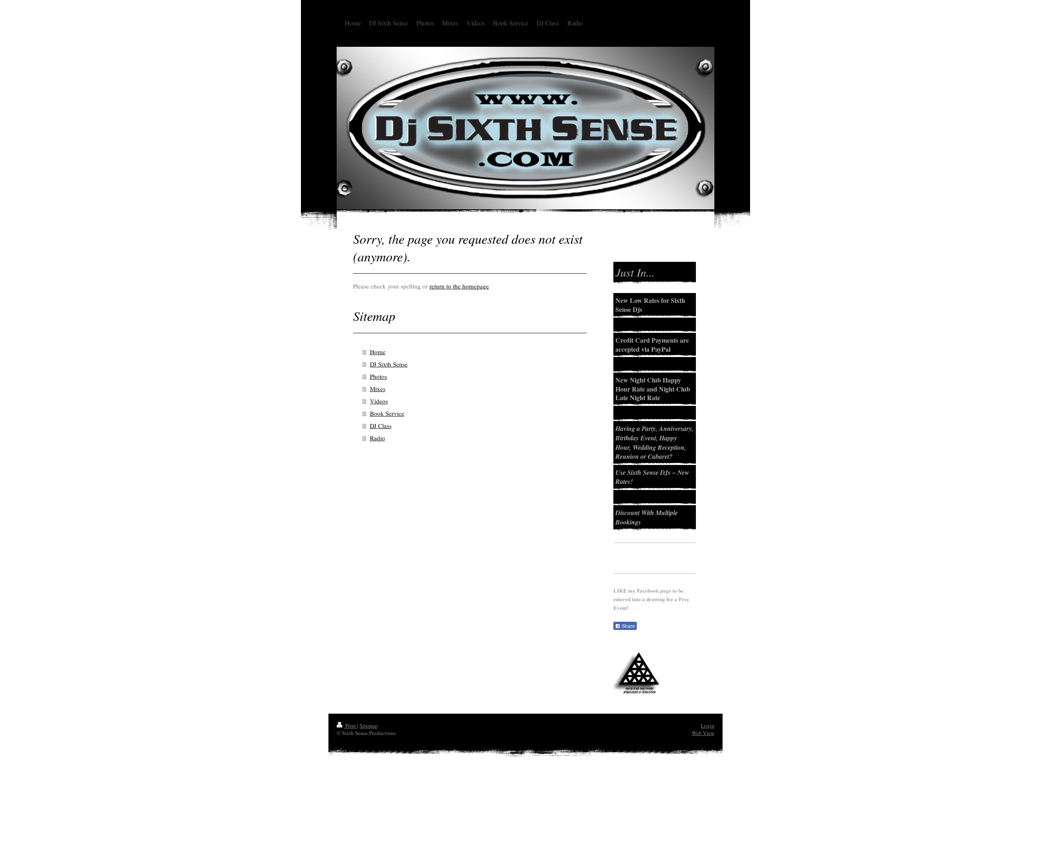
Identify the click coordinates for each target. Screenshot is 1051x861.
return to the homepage (459, 286)
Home (378, 352)
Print (350, 725)
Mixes (378, 389)
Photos (378, 376)
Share (627, 626)
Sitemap (369, 725)
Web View (703, 733)
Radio (377, 438)
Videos (379, 401)
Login (707, 725)
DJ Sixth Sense (389, 364)
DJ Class (381, 425)
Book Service (387, 413)
